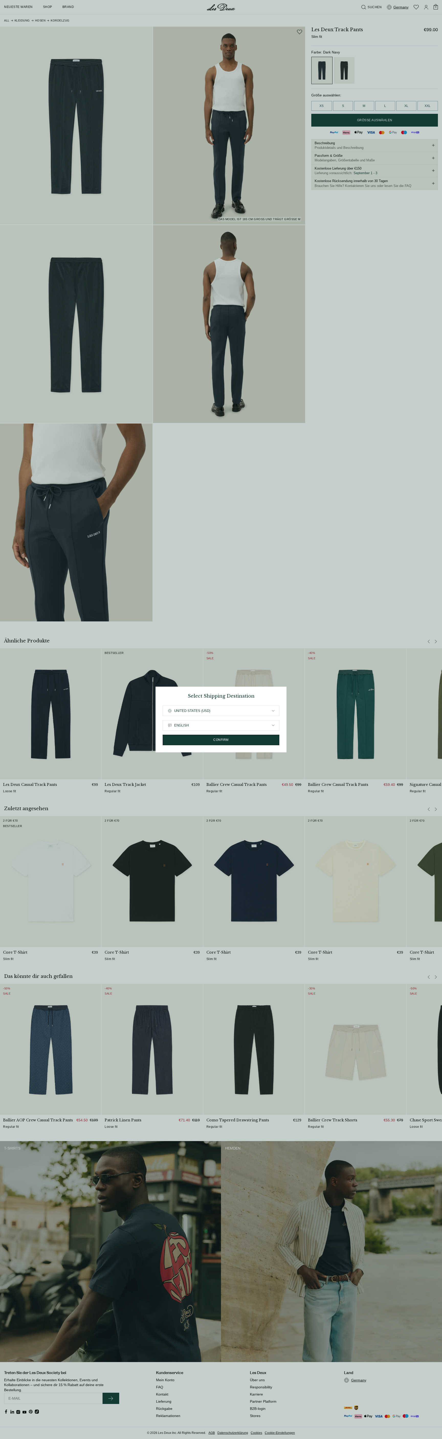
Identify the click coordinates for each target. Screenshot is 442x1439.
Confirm (221, 740)
